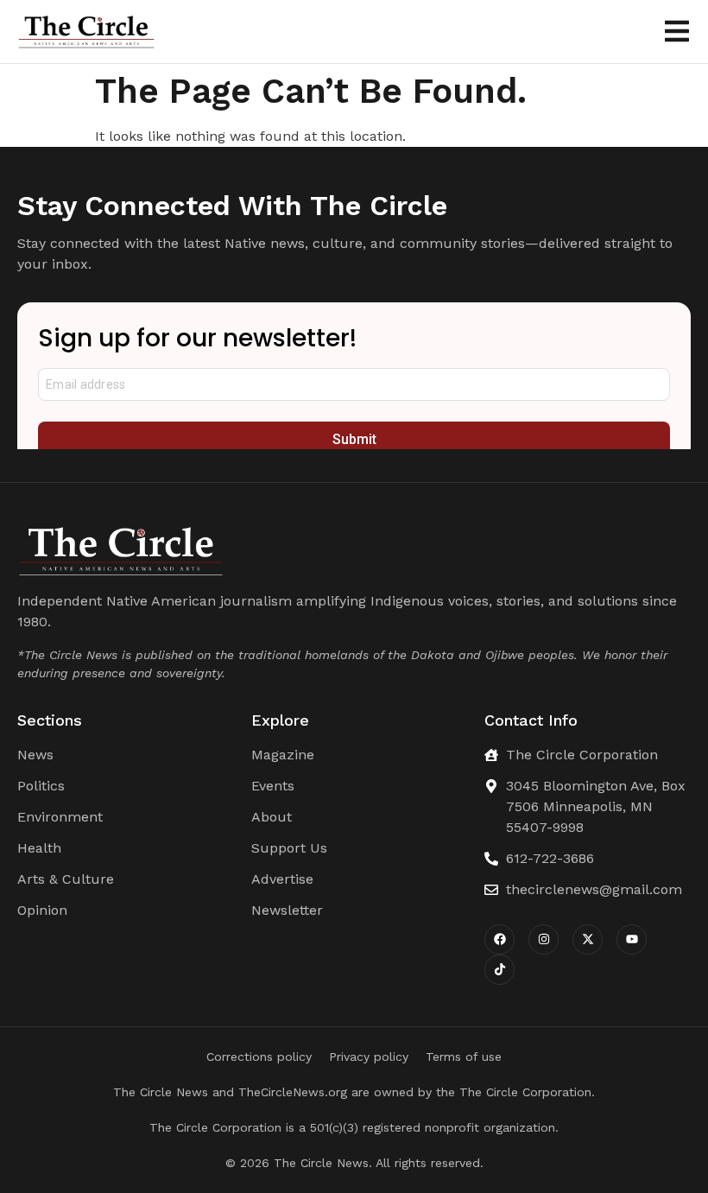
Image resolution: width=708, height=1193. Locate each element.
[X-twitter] (587, 939)
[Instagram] (543, 939)
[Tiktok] (499, 970)
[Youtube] (631, 939)
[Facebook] (499, 939)
